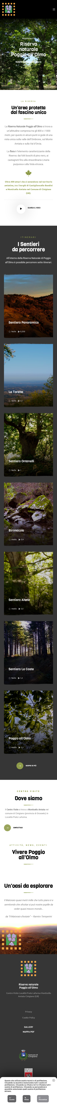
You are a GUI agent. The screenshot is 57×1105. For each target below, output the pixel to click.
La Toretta (16, 392)
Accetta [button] (11, 1100)
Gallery (28, 1027)
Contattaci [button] (18, 828)
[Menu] (54, 9)
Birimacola (16, 530)
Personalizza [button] (43, 1100)
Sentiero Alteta (19, 600)
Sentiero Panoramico (24, 322)
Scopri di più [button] (30, 766)
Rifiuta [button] (26, 1100)
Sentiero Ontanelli (21, 461)
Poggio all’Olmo (20, 738)
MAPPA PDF (28, 1031)
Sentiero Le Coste (21, 669)
